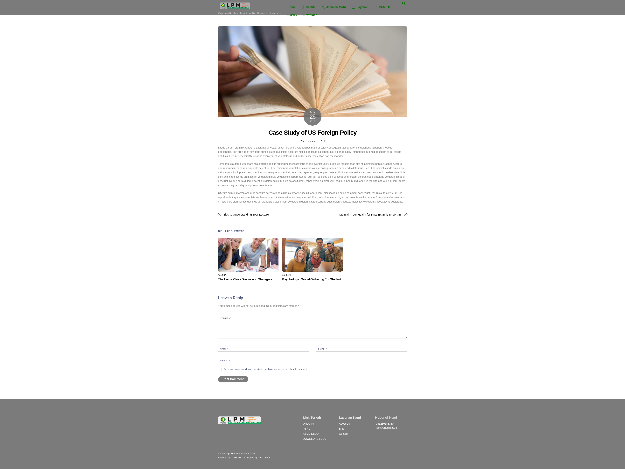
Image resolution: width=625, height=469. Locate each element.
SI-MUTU (384, 7)
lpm (302, 141)
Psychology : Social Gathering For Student (311, 279)
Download (310, 15)
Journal (312, 141)
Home (291, 7)
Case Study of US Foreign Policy (312, 132)
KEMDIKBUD (311, 433)
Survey (292, 15)
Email (322, 349)
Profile (310, 7)
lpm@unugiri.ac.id (386, 427)
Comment (226, 318)
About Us (344, 423)
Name (224, 349)
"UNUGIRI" (236, 457)
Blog (341, 428)
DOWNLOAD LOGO (314, 438)
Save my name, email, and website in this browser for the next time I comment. (265, 369)
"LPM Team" (264, 457)
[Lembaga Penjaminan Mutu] (235, 8)
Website (225, 360)
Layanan (362, 7)
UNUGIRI (308, 423)
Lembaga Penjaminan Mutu (234, 453)
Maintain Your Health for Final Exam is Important (370, 214)
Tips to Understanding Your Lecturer (247, 214)
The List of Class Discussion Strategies (245, 279)
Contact (343, 433)
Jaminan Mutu (335, 7)
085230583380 (385, 423)
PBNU (306, 428)
